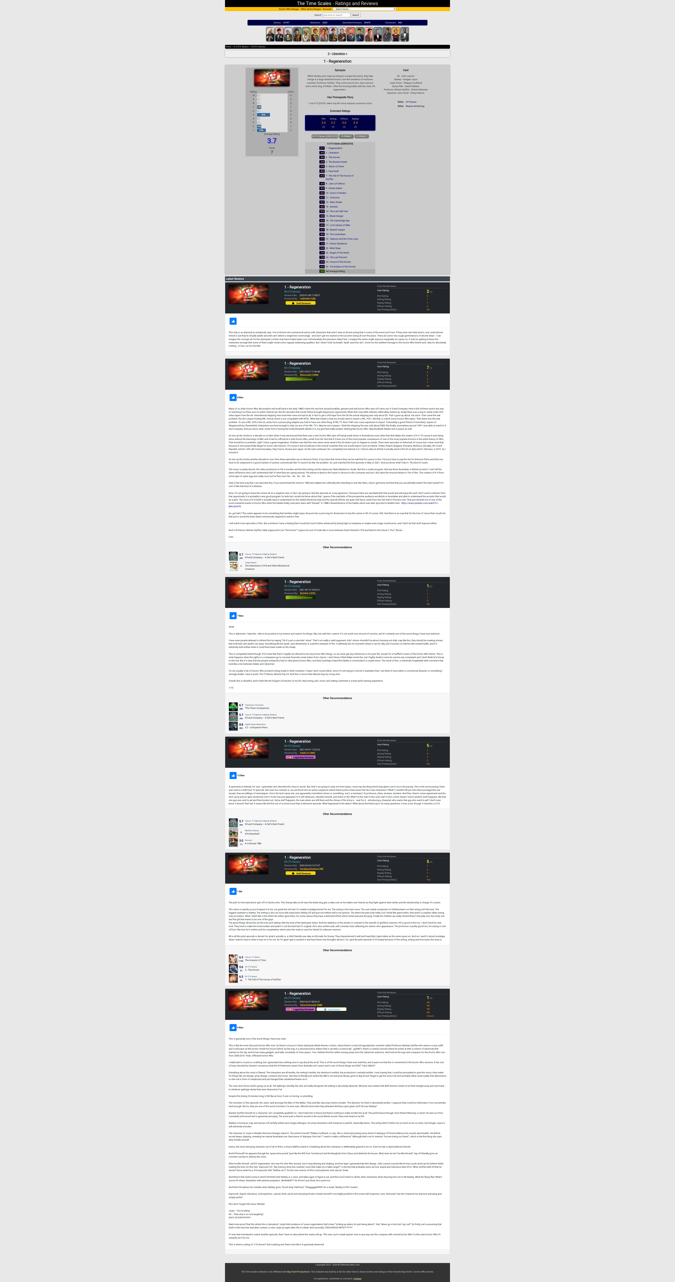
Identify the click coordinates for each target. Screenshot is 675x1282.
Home (228, 46)
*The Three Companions (257, 708)
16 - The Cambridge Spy (338, 220)
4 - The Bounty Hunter (336, 162)
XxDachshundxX (311, 1005)
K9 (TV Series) (258, 46)
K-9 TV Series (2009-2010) (325, 136)
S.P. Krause (411, 102)
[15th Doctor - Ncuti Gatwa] (405, 34)
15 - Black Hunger (334, 216)
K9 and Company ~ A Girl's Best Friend (264, 557)
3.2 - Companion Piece (256, 727)
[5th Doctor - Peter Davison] (306, 34)
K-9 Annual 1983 (253, 843)
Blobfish (308, 593)
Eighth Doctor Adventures (255, 724)
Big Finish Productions (298, 1271)
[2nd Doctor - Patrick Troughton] (279, 34)
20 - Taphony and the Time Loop (342, 239)
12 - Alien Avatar (334, 202)
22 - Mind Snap (333, 248)
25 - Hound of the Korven (338, 262)
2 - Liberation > (337, 53)
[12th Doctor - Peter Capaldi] (378, 34)
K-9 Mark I (346, 136)
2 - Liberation (332, 152)
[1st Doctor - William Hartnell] (270, 34)
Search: (318, 15)
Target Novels (250, 563)
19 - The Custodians (336, 234)
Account (327, 9)
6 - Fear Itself (332, 171)
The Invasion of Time (255, 960)
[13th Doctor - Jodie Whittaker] (396, 34)
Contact (357, 1278)
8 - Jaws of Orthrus (335, 183)
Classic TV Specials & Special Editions (261, 554)
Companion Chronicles (254, 705)
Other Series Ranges (311, 9)
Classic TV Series (252, 957)
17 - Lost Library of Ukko (338, 225)
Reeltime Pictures (252, 830)
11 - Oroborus (333, 197)
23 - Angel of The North (337, 252)
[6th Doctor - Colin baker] (315, 34)
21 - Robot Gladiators (336, 243)
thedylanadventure (311, 869)
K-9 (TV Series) (241, 46)
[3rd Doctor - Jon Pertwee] (288, 34)
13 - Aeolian (332, 206)
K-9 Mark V (361, 136)
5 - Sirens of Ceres (335, 166)
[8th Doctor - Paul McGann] (333, 34)
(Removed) (309, 375)
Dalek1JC (307, 753)
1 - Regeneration (334, 148)
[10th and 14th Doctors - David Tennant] (360, 34)
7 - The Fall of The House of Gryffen (263, 979)
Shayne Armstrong (415, 106)
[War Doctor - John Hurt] (342, 34)
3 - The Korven (333, 157)
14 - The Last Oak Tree (337, 211)
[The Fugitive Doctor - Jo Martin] (387, 34)
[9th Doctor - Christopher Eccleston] (351, 34)
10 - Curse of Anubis (336, 193)
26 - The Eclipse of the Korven (341, 266)
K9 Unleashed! (252, 833)
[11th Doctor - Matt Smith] (369, 34)
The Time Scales (314, 3)
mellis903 (308, 298)
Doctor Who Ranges (289, 9)
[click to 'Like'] (233, 321)
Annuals (248, 840)
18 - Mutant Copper (335, 229)
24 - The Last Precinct (336, 257)
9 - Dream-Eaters (334, 188)
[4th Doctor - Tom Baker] (297, 34)
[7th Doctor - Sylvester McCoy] (324, 34)
